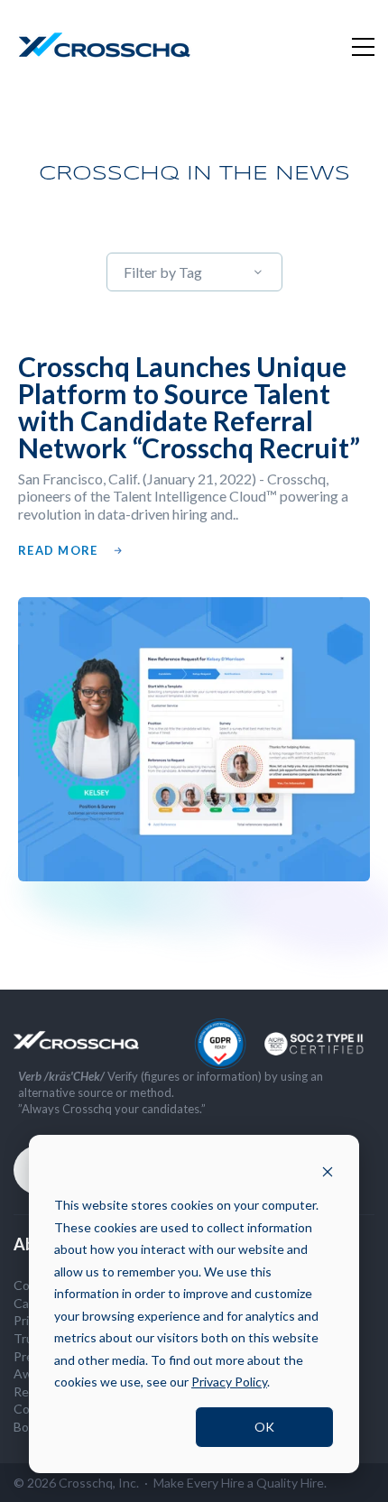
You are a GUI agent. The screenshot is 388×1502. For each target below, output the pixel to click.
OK (264, 1426)
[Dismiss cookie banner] (327, 1171)
